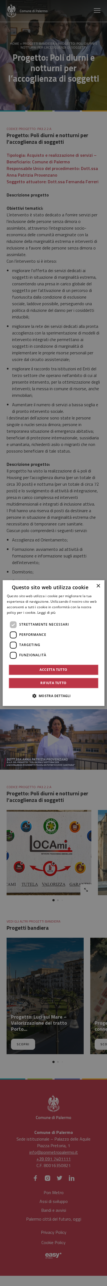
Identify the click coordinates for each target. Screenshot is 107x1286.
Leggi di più (46, 612)
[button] (53, 695)
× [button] (98, 586)
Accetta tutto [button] (53, 669)
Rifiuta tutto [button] (53, 683)
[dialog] (54, 643)
